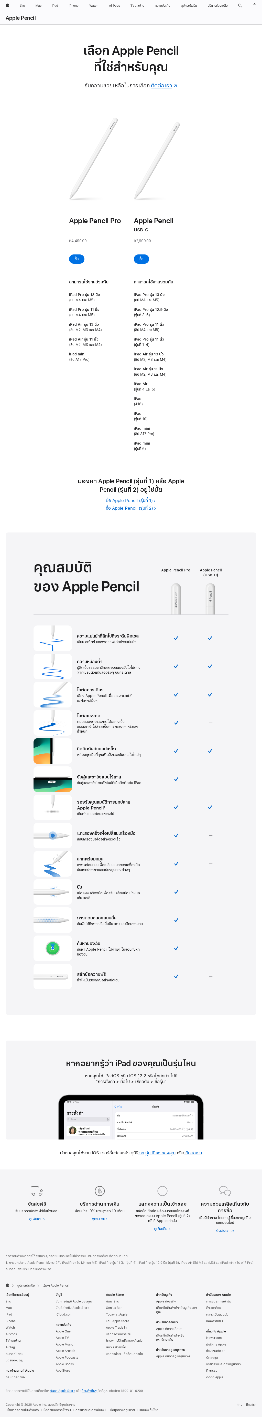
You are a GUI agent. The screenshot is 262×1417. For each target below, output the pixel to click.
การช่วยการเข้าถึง (218, 1301)
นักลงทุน (212, 1357)
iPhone (11, 1321)
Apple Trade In (116, 1327)
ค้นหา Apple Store (62, 1391)
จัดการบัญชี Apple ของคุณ (74, 1301)
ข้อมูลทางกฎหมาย (122, 1410)
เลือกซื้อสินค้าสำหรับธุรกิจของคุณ (176, 1310)
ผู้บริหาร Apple (216, 1344)
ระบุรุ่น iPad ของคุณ (157, 1153)
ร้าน (8, 1301)
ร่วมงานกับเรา (215, 1351)
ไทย (240, 1405)
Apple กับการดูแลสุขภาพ (173, 1356)
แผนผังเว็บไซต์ (148, 1410)
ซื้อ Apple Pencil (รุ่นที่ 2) (129, 508)
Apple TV (62, 1338)
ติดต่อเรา (164, 85)
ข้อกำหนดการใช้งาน (57, 1410)
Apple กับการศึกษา (169, 1329)
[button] (240, 5)
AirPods (11, 1334)
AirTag (10, 1347)
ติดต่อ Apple (214, 1377)
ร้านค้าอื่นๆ (89, 1391)
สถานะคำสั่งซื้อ (116, 1347)
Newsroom (214, 1338)
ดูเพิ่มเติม (37, 1219)
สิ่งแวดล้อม (213, 1308)
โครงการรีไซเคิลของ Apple (124, 1340)
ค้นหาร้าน (112, 1301)
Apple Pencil (21, 18)
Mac (9, 1308)
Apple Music (64, 1344)
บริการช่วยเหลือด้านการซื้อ (124, 1354)
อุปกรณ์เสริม (26, 1285)
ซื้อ (79, 259)
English (251, 1405)
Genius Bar (114, 1308)
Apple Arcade (65, 1351)
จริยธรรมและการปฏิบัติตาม (224, 1364)
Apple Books (65, 1364)
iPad (9, 1314)
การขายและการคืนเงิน (90, 1410)
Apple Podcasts (67, 1357)
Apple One (63, 1331)
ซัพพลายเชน (214, 1321)
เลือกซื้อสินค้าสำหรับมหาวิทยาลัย (170, 1337)
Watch (10, 1327)
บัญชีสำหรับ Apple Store (72, 1308)
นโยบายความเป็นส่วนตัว (22, 1410)
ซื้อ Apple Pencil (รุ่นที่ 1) (129, 500)
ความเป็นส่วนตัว (217, 1314)
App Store (63, 1370)
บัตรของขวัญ (14, 1360)
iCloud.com (64, 1314)
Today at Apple (116, 1314)
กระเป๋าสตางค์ (15, 1377)
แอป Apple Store (117, 1321)
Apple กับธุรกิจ (166, 1301)
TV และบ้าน (13, 1340)
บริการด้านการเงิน (118, 1334)
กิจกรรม (211, 1370)
